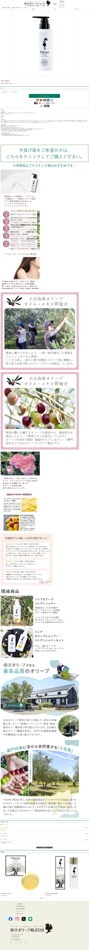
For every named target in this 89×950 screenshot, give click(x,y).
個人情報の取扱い (20, 908)
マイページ (11, 9)
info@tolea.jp (17, 939)
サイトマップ (19, 911)
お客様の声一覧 (44, 847)
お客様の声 (55, 9)
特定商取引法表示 (20, 906)
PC (26, 942)
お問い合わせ (77, 9)
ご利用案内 (33, 9)
